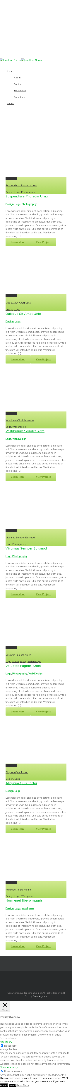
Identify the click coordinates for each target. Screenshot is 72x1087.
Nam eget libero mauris (19, 889)
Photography (28, 192)
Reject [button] (12, 1085)
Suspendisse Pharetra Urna (21, 185)
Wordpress (27, 896)
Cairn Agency (40, 996)
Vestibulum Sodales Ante (20, 420)
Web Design (19, 426)
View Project (43, 242)
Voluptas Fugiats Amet (18, 654)
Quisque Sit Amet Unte (18, 302)
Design (9, 192)
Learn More (18, 242)
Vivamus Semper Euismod (20, 537)
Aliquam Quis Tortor (17, 772)
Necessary (10, 1045)
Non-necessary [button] (9, 1067)
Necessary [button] (6, 1041)
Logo (17, 192)
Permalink (11, 178)
